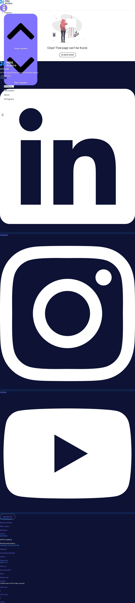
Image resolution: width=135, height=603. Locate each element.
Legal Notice (4, 587)
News (2, 574)
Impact (2, 557)
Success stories (5, 570)
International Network (7, 553)
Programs (3, 549)
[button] (9, 86)
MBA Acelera (4, 526)
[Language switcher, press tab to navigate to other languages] (3, 114)
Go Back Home (67, 55)
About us (3, 566)
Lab (4, 577)
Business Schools (6, 523)
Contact (3, 581)
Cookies (2, 602)
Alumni (2, 534)
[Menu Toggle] (3, 8)
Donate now (4, 560)
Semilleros (3, 530)
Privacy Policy (4, 594)
